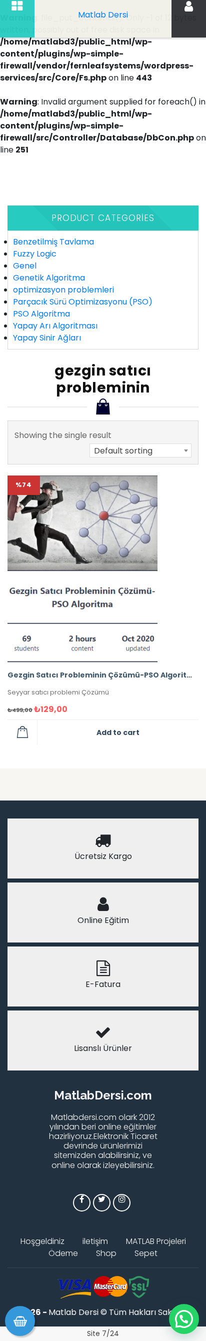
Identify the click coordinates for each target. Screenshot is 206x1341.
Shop (106, 1253)
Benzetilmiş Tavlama (53, 242)
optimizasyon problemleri (63, 290)
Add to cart (118, 733)
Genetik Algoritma (49, 278)
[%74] (83, 568)
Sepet (146, 1253)
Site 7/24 (103, 1333)
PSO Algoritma (41, 314)
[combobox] (141, 451)
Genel (24, 266)
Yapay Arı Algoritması (55, 326)
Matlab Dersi (103, 14)
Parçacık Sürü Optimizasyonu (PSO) (82, 302)
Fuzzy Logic (34, 254)
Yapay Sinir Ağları (47, 338)
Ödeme (63, 1253)
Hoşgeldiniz (42, 1241)
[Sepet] (20, 1321)
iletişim (95, 1241)
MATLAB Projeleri (156, 1241)
